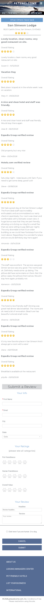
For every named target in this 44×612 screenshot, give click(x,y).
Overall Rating (7, 48)
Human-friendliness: (10, 471)
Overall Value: (7, 485)
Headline (22, 507)
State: (4, 432)
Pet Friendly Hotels (16, 576)
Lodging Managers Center (20, 569)
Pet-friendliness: (9, 457)
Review (22, 514)
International (13, 590)
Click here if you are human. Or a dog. (23, 532)
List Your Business (16, 583)
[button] (22, 436)
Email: (5, 410)
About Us (11, 562)
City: (4, 421)
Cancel (22, 541)
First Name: (7, 399)
